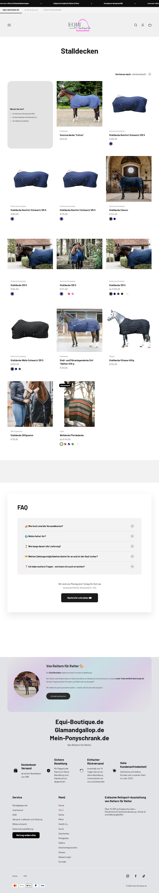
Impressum (17, 810)
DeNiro (62, 843)
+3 (127, 294)
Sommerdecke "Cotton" (72, 135)
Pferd (61, 819)
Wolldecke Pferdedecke (72, 435)
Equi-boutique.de (11, 10)
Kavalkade (64, 131)
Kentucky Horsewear (117, 131)
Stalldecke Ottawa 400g (121, 360)
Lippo (62, 431)
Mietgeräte (63, 838)
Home (61, 805)
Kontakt (62, 861)
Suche (14, 876)
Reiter (61, 814)
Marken (62, 852)
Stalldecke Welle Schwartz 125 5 (27, 360)
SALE (61, 810)
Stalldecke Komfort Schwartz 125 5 (127, 135)
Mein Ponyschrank (52, 10)
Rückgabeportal (19, 805)
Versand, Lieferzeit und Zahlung (27, 819)
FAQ (25, 876)
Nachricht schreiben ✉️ (79, 597)
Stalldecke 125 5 (19, 285)
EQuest (111, 356)
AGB (14, 814)
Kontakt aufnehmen (58, 696)
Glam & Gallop (31, 10)
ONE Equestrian (16, 431)
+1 (77, 444)
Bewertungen (65, 857)
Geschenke (64, 833)
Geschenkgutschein (68, 847)
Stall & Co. (63, 824)
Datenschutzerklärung (22, 829)
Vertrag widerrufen (26, 835)
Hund (61, 829)
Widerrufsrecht (19, 824)
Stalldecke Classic (118, 210)
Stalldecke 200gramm (22, 435)
